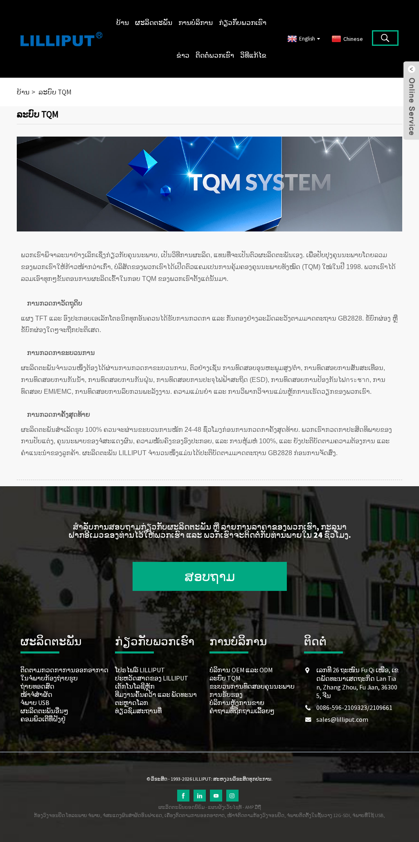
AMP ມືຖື (253, 807)
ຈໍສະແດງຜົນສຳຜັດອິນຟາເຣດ (132, 815)
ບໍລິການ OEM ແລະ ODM (241, 670)
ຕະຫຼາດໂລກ (131, 702)
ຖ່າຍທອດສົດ (37, 686)
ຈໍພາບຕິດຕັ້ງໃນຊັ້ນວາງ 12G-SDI (318, 815)
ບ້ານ (122, 22)
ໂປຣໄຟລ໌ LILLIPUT (140, 670)
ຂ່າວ (182, 55)
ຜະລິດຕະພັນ (153, 22)
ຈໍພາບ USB (35, 702)
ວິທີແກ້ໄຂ (253, 55)
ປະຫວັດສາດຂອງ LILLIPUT (151, 678)
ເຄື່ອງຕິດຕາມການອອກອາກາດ (194, 815)
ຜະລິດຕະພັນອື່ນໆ (44, 711)
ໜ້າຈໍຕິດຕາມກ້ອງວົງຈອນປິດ (255, 815)
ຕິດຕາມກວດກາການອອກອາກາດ (64, 670)
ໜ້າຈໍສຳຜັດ (36, 694)
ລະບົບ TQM (55, 92)
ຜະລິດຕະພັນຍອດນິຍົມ (181, 807)
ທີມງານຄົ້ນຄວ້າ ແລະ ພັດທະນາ (156, 694)
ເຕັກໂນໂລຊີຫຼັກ (135, 686)
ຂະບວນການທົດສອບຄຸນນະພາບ (252, 686)
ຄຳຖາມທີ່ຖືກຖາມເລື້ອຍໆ (242, 711)
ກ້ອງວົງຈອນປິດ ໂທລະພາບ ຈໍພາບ (67, 815)
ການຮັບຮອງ (226, 694)
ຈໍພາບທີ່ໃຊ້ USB (367, 815)
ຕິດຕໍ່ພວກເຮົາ (215, 55)
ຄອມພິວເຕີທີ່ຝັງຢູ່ (42, 719)
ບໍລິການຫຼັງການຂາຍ (237, 702)
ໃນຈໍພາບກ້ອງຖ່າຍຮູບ (49, 678)
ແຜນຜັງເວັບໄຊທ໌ (225, 807)
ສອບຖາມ (210, 576)
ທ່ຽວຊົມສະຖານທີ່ (138, 711)
